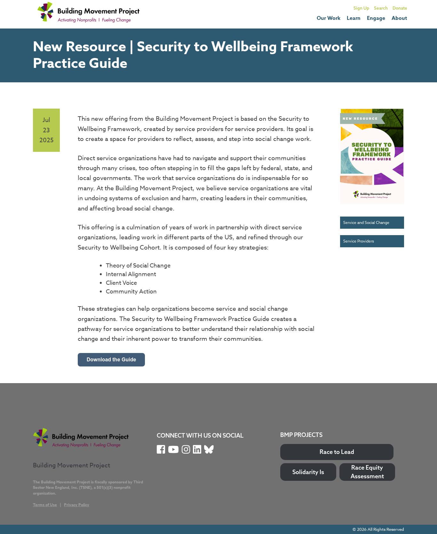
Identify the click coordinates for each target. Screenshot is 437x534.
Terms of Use (45, 504)
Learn (354, 18)
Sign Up (361, 8)
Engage (376, 18)
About (399, 18)
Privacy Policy (76, 504)
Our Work (328, 18)
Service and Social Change (366, 222)
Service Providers (358, 241)
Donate (400, 8)
